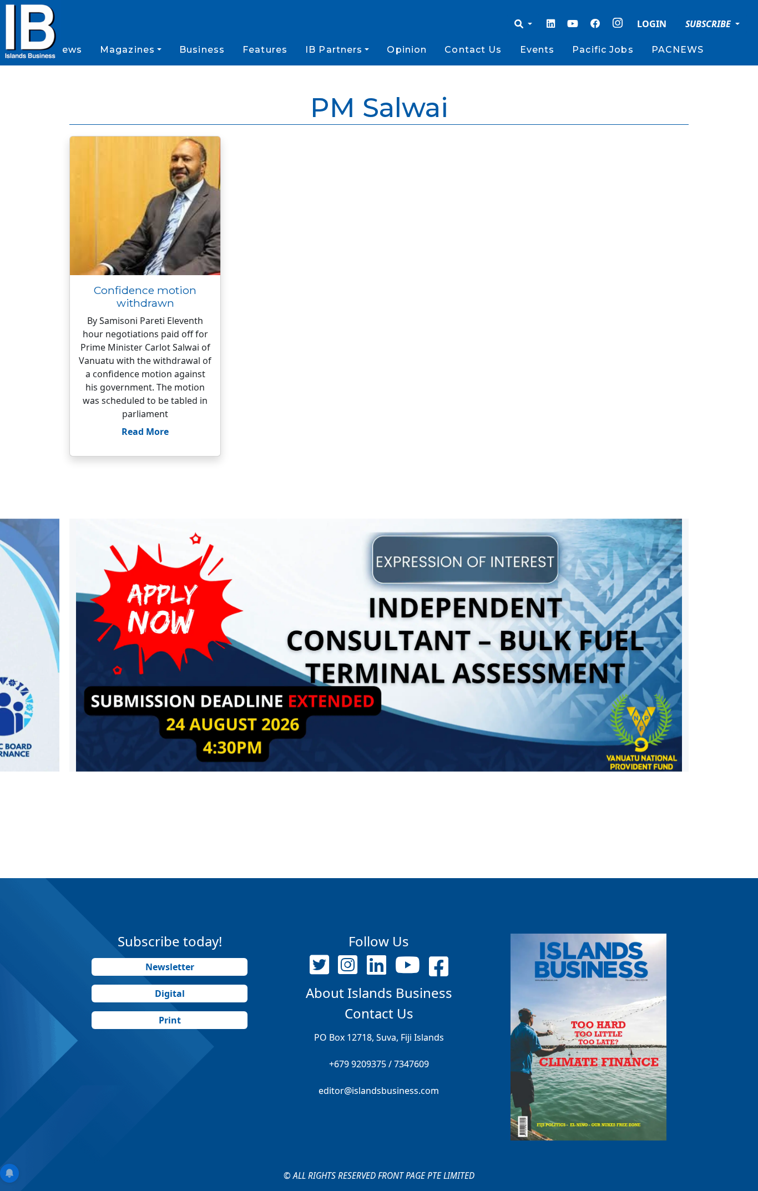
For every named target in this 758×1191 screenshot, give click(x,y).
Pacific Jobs (602, 49)
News (68, 49)
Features (264, 49)
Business (202, 49)
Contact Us (473, 49)
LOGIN (651, 24)
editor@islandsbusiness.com (379, 1090)
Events (537, 49)
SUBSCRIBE (709, 24)
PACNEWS (677, 49)
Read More (145, 431)
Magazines (127, 49)
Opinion (407, 49)
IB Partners (333, 49)
